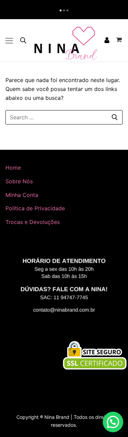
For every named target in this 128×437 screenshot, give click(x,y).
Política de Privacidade (35, 208)
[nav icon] (9, 40)
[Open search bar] (23, 40)
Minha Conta (21, 194)
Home (13, 167)
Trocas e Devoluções (32, 221)
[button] (113, 422)
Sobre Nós (19, 181)
